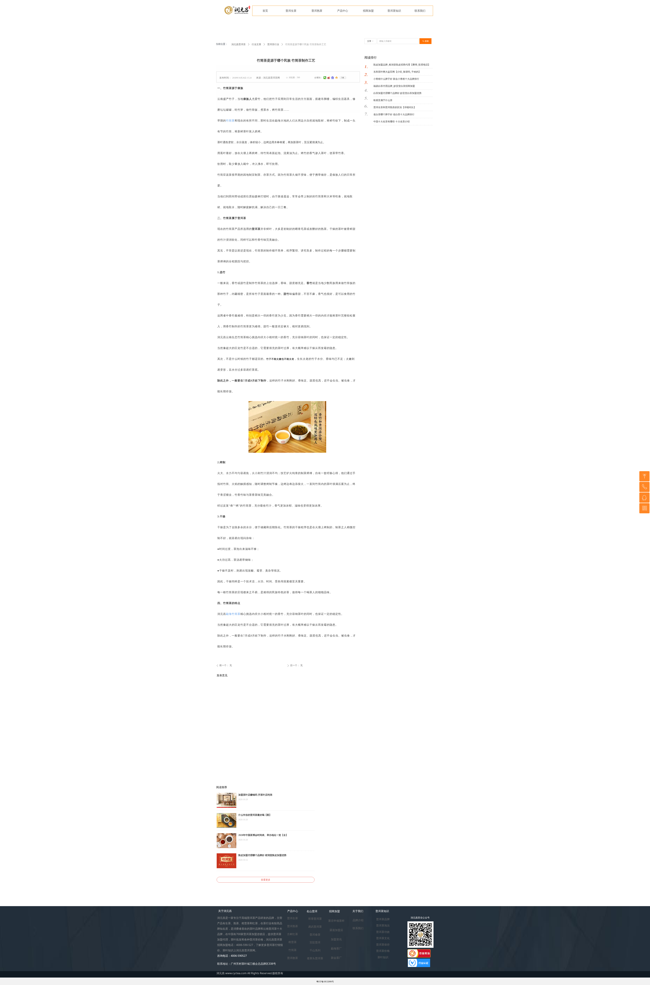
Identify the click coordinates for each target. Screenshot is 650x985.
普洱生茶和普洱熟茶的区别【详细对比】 (394, 107)
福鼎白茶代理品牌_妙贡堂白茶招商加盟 (394, 86)
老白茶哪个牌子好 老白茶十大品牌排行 (393, 114)
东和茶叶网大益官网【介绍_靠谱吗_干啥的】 (397, 72)
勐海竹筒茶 (233, 613)
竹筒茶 (230, 120)
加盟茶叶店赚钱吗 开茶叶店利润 (255, 795)
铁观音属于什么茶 (382, 100)
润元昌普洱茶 (238, 44)
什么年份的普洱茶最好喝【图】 (255, 815)
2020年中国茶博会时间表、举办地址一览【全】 (263, 835)
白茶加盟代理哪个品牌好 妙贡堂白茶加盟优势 (397, 93)
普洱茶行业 (273, 44)
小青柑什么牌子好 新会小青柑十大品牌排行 (396, 79)
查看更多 (265, 879)
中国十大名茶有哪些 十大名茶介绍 (391, 121)
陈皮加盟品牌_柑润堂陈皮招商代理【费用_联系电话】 (401, 64)
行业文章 (256, 44)
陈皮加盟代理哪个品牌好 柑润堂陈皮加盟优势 (262, 855)
